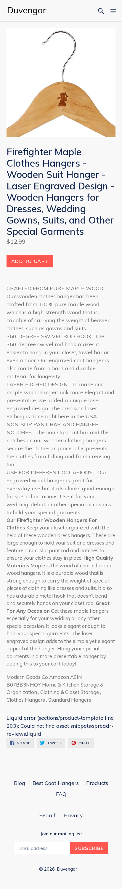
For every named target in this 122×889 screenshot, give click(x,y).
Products (97, 783)
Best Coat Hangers (56, 783)
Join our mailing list (61, 834)
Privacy (73, 815)
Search (48, 815)
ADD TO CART (30, 261)
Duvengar (67, 869)
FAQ (61, 794)
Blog (19, 783)
